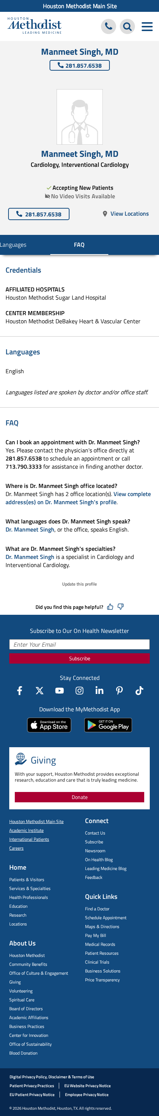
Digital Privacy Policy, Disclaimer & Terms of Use (52, 1077)
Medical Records (100, 944)
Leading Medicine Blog (105, 868)
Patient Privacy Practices (32, 1086)
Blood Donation (23, 1052)
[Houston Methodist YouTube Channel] (59, 690)
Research (17, 914)
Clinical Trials (97, 961)
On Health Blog (99, 859)
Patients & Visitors (26, 879)
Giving (15, 981)
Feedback (93, 877)
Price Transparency (102, 979)
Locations (18, 923)
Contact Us (95, 832)
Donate (80, 797)
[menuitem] (79, 6)
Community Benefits (28, 964)
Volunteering (21, 990)
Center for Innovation (28, 1035)
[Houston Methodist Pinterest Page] (119, 690)
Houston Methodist (27, 955)
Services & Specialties (30, 888)
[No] (120, 607)
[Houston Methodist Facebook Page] (19, 690)
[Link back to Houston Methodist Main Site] (34, 26)
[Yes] (110, 607)
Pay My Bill (95, 935)
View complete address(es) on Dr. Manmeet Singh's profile (78, 497)
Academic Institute (26, 830)
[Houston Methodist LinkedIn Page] (99, 690)
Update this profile (79, 583)
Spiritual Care (21, 999)
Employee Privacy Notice (87, 1095)
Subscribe (79, 658)
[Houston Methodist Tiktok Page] (139, 690)
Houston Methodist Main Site (80, 5)
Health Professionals (28, 897)
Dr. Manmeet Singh (30, 529)
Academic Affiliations (28, 1017)
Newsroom (95, 850)
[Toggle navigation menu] (147, 26)
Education (18, 906)
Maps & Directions (102, 926)
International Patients (29, 839)
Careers (16, 848)
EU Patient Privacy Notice (32, 1095)
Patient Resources (102, 953)
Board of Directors (26, 1008)
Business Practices (26, 1026)
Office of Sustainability (30, 1044)
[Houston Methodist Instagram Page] (79, 690)
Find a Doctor (97, 908)
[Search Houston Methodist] (127, 26)
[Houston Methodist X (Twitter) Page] (39, 690)
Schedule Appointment (105, 917)
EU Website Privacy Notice (87, 1086)
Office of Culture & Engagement (38, 973)
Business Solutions (103, 970)
